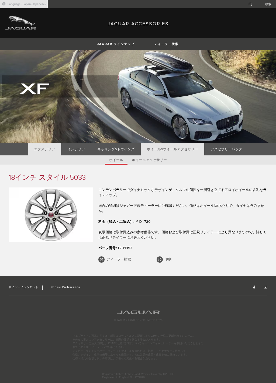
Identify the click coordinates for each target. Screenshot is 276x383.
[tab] (44, 149)
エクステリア (44, 149)
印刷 (167, 259)
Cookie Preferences (65, 287)
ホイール (116, 160)
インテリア (76, 149)
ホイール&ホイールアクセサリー (172, 149)
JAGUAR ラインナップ (116, 44)
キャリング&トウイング (115, 149)
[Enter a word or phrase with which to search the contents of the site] (261, 4)
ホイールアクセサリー (149, 160)
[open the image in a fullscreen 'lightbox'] (51, 214)
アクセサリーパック (226, 149)
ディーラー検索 (166, 44)
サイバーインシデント (23, 287)
